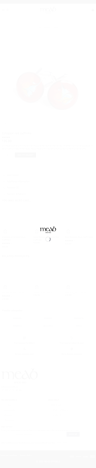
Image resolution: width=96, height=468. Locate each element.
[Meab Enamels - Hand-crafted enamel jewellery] (48, 231)
